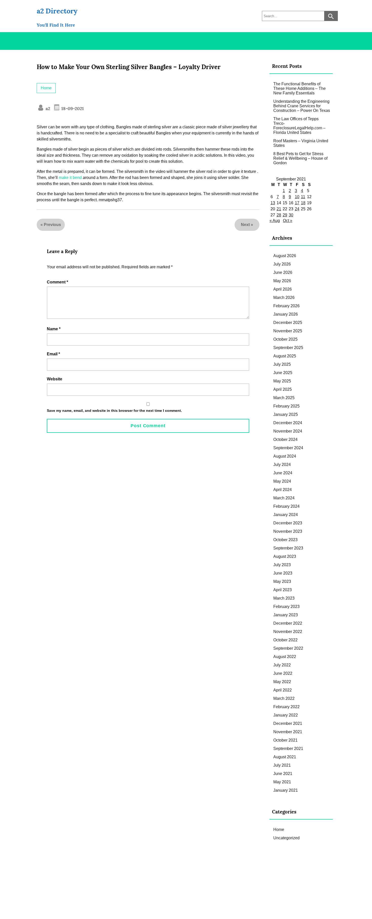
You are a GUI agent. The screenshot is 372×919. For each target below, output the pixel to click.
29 (285, 215)
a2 (47, 108)
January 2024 (285, 515)
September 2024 (288, 448)
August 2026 (284, 256)
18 (303, 203)
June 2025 (282, 373)
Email (53, 354)
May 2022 (282, 682)
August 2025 (284, 356)
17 (297, 203)
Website (54, 379)
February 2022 (286, 707)
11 (303, 197)
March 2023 (284, 598)
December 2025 (287, 322)
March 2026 (284, 297)
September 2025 (288, 347)
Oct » (287, 220)
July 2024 (282, 464)
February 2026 (286, 306)
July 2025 (282, 364)
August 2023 (284, 556)
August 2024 (284, 456)
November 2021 (287, 732)
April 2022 (282, 690)
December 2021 (287, 723)
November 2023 (287, 531)
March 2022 (284, 698)
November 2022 (287, 631)
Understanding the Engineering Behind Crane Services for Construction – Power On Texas (301, 106)
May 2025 (282, 381)
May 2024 (282, 481)
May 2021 (282, 782)
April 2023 (282, 590)
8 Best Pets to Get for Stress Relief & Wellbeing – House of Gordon (300, 158)
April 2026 (282, 289)
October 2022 (285, 640)
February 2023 (286, 606)
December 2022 (287, 623)
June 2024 (282, 473)
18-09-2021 (72, 108)
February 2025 (286, 406)
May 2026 (282, 281)
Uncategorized (286, 838)
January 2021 (285, 790)
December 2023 (287, 523)
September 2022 (288, 648)
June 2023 (282, 573)
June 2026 (282, 272)
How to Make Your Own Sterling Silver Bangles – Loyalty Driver (129, 67)
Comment (57, 282)
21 (279, 209)
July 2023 (282, 565)
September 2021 (288, 748)
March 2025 (284, 398)
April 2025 (282, 389)
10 (297, 197)
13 (273, 203)
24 (297, 209)
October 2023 (285, 540)
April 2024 (282, 489)
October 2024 (285, 439)
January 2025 (285, 414)
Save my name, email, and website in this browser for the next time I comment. (114, 411)
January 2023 (285, 615)
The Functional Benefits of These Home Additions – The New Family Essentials (299, 88)
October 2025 (285, 339)
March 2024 (284, 498)
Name (53, 329)
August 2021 (284, 757)
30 (291, 215)
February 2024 (286, 506)
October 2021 (285, 740)
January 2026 (285, 314)
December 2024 (287, 423)
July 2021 (282, 765)
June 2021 (282, 773)
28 (279, 215)
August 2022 (284, 657)
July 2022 (282, 665)
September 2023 (288, 548)
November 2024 (287, 431)
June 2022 (282, 673)
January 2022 (285, 715)
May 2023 (282, 581)
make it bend (70, 177)
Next (245, 224)
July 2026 (282, 264)
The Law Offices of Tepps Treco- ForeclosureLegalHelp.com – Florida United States (299, 126)
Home (46, 88)
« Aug (275, 220)
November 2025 (287, 331)
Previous (52, 224)
